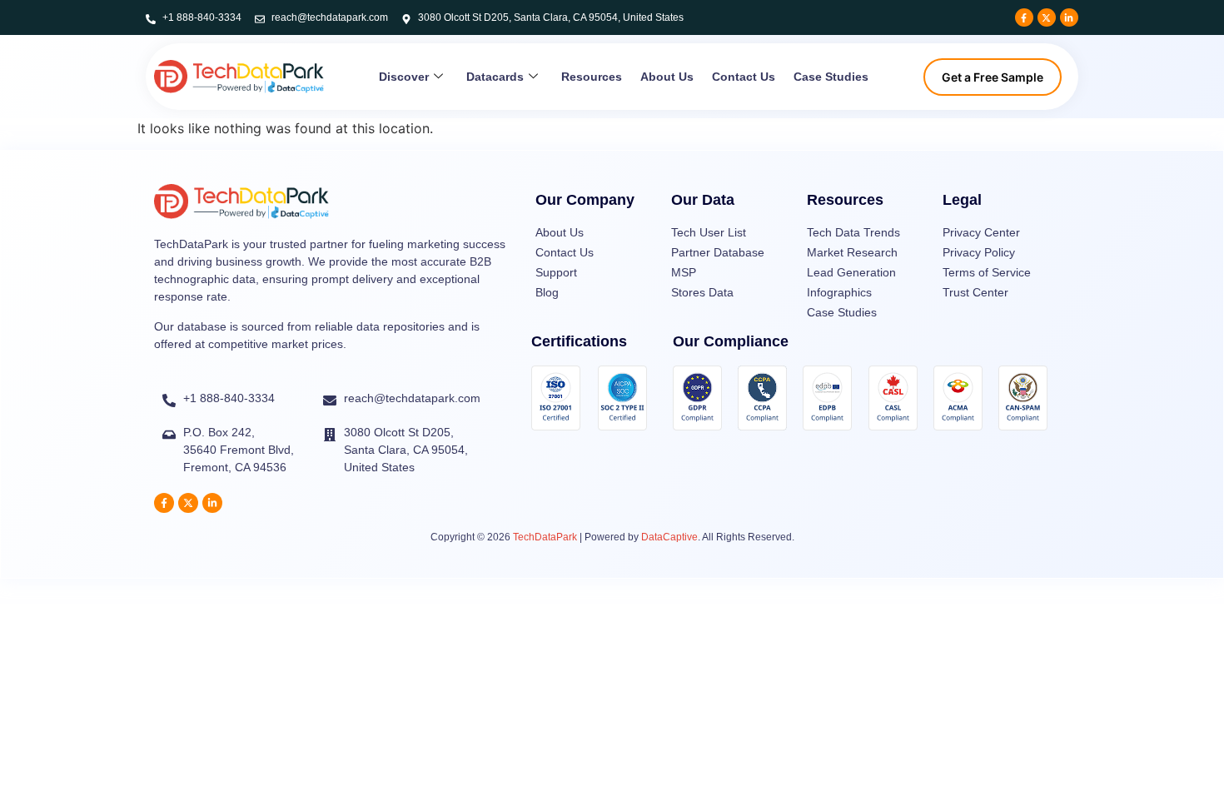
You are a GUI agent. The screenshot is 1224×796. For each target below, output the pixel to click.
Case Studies (831, 76)
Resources (591, 76)
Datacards (495, 76)
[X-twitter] (1046, 17)
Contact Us (743, 76)
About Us (667, 76)
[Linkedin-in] (1069, 17)
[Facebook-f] (1024, 17)
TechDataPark (545, 537)
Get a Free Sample (992, 77)
